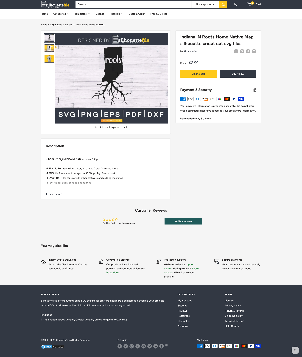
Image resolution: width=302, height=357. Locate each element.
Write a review (183, 221)
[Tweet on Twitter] (248, 51)
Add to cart (198, 73)
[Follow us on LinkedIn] (155, 346)
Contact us (184, 321)
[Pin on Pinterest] (242, 51)
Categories (59, 13)
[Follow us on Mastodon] (167, 346)
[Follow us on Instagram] (131, 346)
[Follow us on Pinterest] (137, 346)
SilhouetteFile (62, 340)
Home (44, 13)
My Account (185, 300)
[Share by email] (254, 51)
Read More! (112, 272)
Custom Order (137, 13)
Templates (81, 13)
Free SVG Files (158, 13)
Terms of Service (234, 321)
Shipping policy (234, 315)
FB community (95, 305)
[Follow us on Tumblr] (161, 346)
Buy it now (238, 73)
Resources (184, 315)
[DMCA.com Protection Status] (52, 346)
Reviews (182, 310)
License (99, 13)
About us (115, 13)
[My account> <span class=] (235, 4)
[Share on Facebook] (236, 51)
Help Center (232, 326)
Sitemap (182, 305)
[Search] (223, 4)
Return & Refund (234, 310)
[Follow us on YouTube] (143, 346)
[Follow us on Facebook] (119, 346)
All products (56, 24)
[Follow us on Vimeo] (149, 346)
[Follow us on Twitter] (125, 346)
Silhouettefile (190, 51)
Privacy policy (233, 305)
